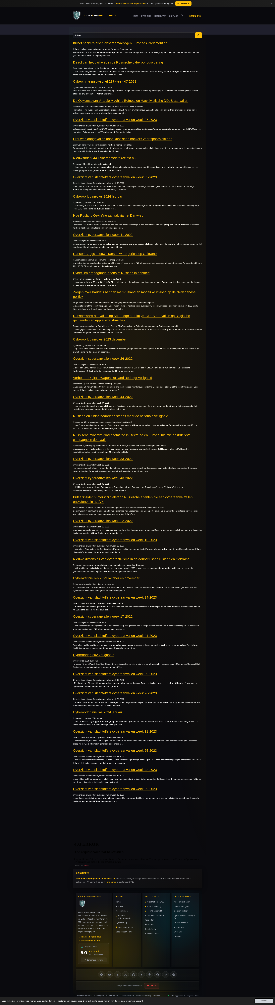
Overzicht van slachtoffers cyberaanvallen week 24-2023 (115, 597)
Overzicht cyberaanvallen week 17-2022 (103, 616)
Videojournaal (122, 911)
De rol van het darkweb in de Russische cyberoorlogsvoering (118, 62)
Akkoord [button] (264, 1001)
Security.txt (99, 996)
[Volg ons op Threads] (165, 974)
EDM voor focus (152, 933)
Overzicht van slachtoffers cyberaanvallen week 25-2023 (115, 750)
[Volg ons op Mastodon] (149, 974)
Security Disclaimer (84, 996)
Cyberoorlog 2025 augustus (93, 655)
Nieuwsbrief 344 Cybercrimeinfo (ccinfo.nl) (104, 158)
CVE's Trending (154, 906)
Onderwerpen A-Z (182, 922)
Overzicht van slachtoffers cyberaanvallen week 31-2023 (115, 731)
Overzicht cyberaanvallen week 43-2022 (103, 478)
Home (118, 902)
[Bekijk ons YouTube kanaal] (109, 974)
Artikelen (119, 906)
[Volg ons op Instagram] (133, 974)
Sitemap (156, 996)
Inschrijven (179, 927)
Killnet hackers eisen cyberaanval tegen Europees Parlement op (120, 43)
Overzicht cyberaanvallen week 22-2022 (103, 521)
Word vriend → (183, 3)
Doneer (153, 985)
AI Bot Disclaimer (113, 996)
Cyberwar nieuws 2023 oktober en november (106, 578)
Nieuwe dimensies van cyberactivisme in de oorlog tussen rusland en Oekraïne (131, 559)
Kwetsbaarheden (125, 927)
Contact (177, 936)
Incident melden (181, 911)
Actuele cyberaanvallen (125, 916)
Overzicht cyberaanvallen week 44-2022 (103, 397)
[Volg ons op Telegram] (101, 974)
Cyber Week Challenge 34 (184, 916)
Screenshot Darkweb (154, 915)
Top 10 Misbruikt (154, 911)
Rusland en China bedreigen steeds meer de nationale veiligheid (120, 416)
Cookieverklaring (143, 996)
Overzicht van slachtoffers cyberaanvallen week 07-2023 (115, 120)
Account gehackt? (182, 902)
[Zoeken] (182, 15)
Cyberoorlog (121, 922)
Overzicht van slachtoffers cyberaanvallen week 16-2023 (115, 540)
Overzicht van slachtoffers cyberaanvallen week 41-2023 (115, 636)
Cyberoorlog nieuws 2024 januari (97, 712)
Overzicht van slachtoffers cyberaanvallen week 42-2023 (115, 770)
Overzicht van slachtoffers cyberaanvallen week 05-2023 (115, 177)
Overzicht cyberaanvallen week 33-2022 (103, 459)
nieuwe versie (110, 882)
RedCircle (86, 866)
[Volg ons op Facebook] (157, 974)
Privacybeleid (128, 996)
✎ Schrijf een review (94, 960)
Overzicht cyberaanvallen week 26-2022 (103, 358)
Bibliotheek (150, 924)
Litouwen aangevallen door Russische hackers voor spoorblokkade (122, 139)
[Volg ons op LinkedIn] (117, 974)
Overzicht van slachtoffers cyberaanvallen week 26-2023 (115, 693)
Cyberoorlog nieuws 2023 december (100, 339)
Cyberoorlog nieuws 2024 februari (98, 196)
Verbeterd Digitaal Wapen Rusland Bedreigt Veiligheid (112, 378)
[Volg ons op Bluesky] (141, 974)
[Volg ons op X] (125, 974)
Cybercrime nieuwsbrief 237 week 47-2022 (104, 81)
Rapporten (149, 920)
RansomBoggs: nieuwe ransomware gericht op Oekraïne (115, 254)
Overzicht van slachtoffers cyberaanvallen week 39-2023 (115, 789)
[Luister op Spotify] (173, 974)
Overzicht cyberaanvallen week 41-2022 (103, 235)
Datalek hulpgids (181, 906)
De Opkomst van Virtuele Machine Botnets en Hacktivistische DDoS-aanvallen (130, 101)
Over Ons (178, 931)
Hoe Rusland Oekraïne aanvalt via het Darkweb (108, 215)
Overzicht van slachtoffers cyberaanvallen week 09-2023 (115, 674)
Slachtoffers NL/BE (155, 902)
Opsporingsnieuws (124, 931)
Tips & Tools (150, 929)
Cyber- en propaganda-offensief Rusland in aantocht (111, 273)
